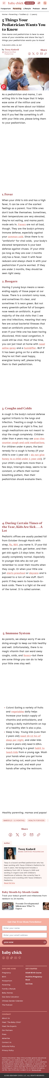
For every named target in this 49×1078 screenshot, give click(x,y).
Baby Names (7, 993)
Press (4, 1034)
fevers (27, 655)
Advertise (6, 1038)
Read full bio (9, 883)
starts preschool (16, 573)
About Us (6, 1018)
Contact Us (6, 1042)
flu (10, 544)
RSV (15, 544)
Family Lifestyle (8, 989)
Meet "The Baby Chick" (11, 1022)
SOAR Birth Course (33, 973)
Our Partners (7, 1030)
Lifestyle (27, 9)
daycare (34, 573)
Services (29, 984)
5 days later (28, 552)
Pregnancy (6, 973)
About (44, 9)
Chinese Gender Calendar (12, 1001)
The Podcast (7, 1005)
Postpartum (6, 9)
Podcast (36, 9)
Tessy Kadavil (12, 49)
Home (4, 14)
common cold (15, 236)
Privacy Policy (8, 1050)
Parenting (17, 9)
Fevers (22, 224)
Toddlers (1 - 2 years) (28, 14)
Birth (4, 977)
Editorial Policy (8, 1046)
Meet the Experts (9, 1026)
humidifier (30, 348)
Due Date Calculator (10, 997)
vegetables (17, 711)
